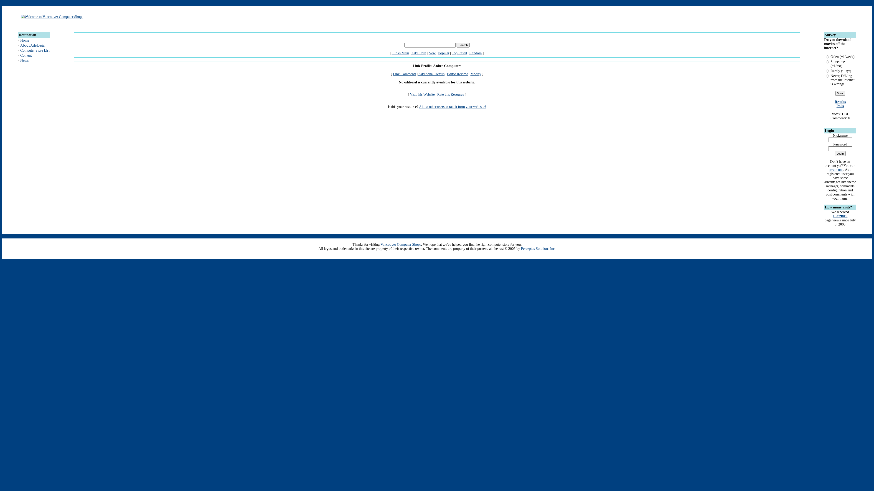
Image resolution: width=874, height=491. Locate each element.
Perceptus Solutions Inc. (538, 249)
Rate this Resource (450, 94)
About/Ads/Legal (32, 45)
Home (24, 40)
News (24, 60)
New (432, 53)
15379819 (840, 216)
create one (836, 170)
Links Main (400, 53)
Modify (475, 74)
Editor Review (457, 74)
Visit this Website (422, 94)
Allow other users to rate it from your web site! (452, 107)
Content (26, 55)
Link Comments (404, 74)
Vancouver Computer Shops (401, 244)
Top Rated (459, 53)
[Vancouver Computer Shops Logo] (52, 17)
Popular (443, 53)
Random (475, 53)
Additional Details (431, 74)
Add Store (418, 53)
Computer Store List (34, 50)
